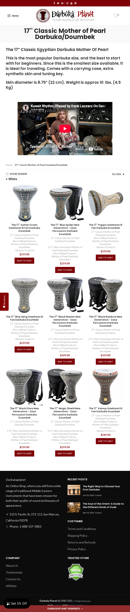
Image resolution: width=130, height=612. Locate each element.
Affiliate (11, 586)
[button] (65, 608)
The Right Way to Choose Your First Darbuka (101, 488)
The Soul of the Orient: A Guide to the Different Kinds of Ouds (103, 505)
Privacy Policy (77, 549)
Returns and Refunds (82, 542)
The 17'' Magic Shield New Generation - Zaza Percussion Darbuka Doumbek (64, 413)
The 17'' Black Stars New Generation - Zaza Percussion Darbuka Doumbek (24, 413)
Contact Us (13, 579)
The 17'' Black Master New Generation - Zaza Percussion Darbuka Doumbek (65, 321)
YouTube (71, 3)
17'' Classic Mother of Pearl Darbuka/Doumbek (24, 236)
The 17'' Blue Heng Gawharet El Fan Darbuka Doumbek (24, 318)
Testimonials (14, 572)
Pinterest (75, 3)
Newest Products (25, 250)
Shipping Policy (77, 535)
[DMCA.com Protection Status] (76, 572)
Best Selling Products (24, 241)
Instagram (67, 3)
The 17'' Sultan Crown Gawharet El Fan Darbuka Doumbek (24, 228)
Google (62, 3)
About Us (12, 565)
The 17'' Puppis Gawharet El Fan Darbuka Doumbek (105, 226)
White (12, 179)
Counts (98, 495)
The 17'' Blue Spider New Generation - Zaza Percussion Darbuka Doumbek (64, 229)
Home (9, 164)
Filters (116, 174)
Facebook (54, 3)
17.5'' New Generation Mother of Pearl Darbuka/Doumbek (65, 249)
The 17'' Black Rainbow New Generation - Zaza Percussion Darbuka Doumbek (105, 321)
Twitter (58, 3)
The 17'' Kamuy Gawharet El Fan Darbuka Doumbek (105, 410)
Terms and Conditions (82, 529)
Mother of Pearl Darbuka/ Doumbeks (24, 246)
